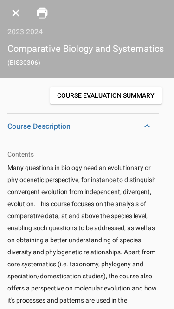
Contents (20, 154)
